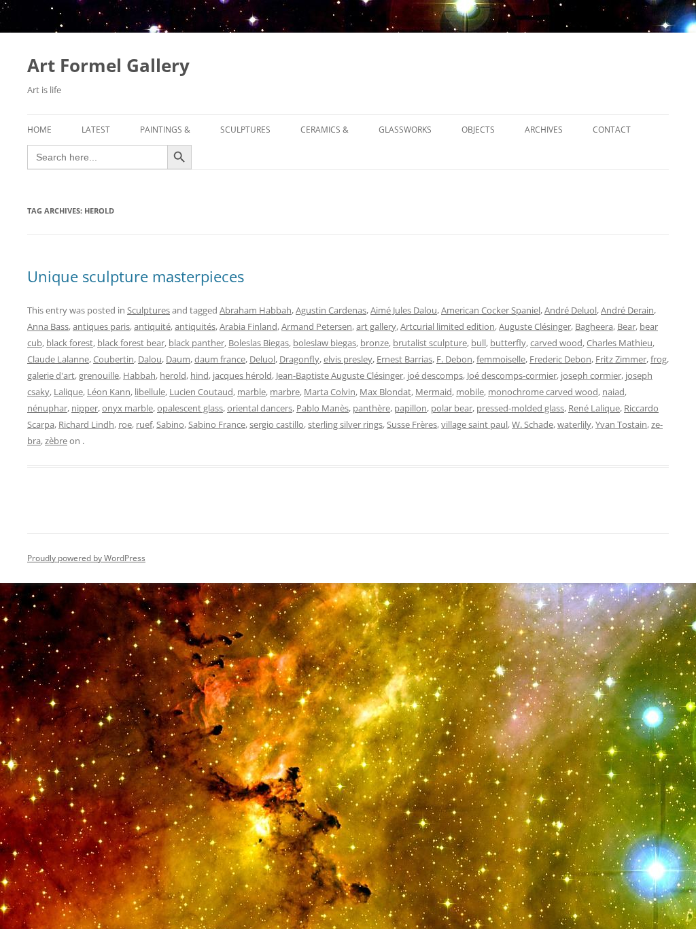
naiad (613, 392)
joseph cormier (591, 375)
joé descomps (435, 375)
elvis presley (348, 359)
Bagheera (594, 326)
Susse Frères (412, 424)
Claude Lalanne (58, 359)
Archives (544, 129)
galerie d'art (51, 375)
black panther (196, 343)
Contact (612, 129)
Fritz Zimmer (620, 359)
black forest (69, 343)
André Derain (627, 310)
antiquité (152, 326)
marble (251, 392)
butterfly (508, 343)
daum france (219, 359)
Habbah (139, 375)
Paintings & (165, 129)
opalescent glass (190, 408)
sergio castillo (276, 424)
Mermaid (433, 392)
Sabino (170, 424)
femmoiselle (500, 359)
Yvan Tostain (621, 424)
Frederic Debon (560, 359)
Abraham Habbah (256, 310)
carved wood (556, 343)
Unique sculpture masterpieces (135, 276)
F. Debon (454, 359)
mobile (470, 392)
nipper (84, 408)
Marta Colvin (329, 392)
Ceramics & (324, 129)
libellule (150, 392)
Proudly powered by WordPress (86, 558)
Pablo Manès (322, 408)
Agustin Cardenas (331, 310)
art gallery (376, 326)
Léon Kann (108, 392)
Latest (96, 129)
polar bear (451, 408)
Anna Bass (48, 326)
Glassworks (405, 129)
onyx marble (127, 408)
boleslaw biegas (324, 343)
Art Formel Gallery (108, 65)
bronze (374, 343)
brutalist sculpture (430, 343)
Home (39, 129)
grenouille (99, 375)
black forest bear (130, 343)
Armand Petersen (316, 326)
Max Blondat (385, 392)
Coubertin (113, 359)
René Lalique (594, 408)
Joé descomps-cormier (512, 375)
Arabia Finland (248, 326)
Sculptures (245, 129)
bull (478, 343)
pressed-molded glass (520, 408)
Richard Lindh (86, 424)
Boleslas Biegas (258, 343)
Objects (478, 129)
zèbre (56, 441)
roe (125, 424)
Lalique (68, 392)
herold (173, 375)
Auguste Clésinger (535, 326)
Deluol (262, 359)
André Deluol (570, 310)
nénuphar (47, 408)
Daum (178, 359)
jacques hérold (242, 375)
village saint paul (474, 424)
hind (199, 375)
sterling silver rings (345, 424)
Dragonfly (299, 359)
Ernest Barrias (404, 359)
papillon (410, 408)
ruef (144, 424)
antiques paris (101, 326)
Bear (626, 326)
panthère (371, 408)
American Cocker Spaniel (490, 310)
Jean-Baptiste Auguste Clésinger (339, 375)
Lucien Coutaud (201, 392)
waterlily (574, 424)
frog (658, 359)
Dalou (150, 359)
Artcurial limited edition (447, 326)
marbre (285, 392)
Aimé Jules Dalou (403, 310)
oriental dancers (259, 408)
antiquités (195, 326)
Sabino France (216, 424)
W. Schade (532, 424)
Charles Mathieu (619, 343)
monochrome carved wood (543, 392)
